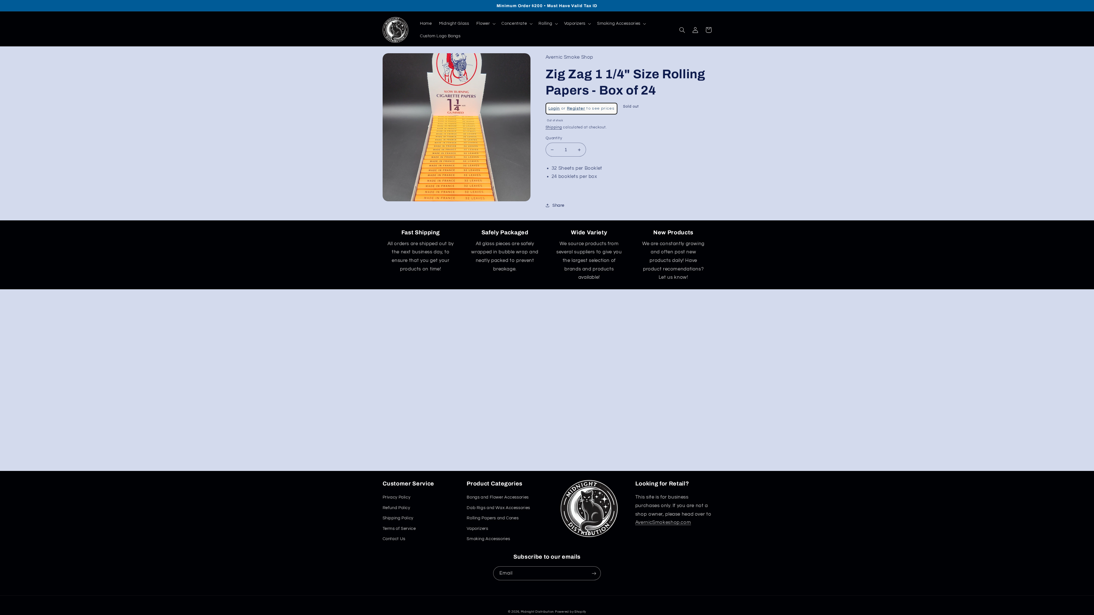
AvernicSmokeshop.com (663, 522)
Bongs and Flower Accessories (498, 497)
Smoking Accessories (488, 539)
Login (554, 108)
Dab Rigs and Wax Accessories (498, 508)
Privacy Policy (397, 497)
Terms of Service (399, 528)
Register (576, 108)
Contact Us (394, 539)
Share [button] (558, 205)
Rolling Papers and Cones (493, 518)
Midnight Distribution (537, 611)
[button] (485, 23)
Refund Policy (396, 508)
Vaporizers (477, 528)
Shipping (554, 127)
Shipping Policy (398, 518)
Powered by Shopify (570, 611)
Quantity (554, 138)
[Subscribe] (594, 573)
